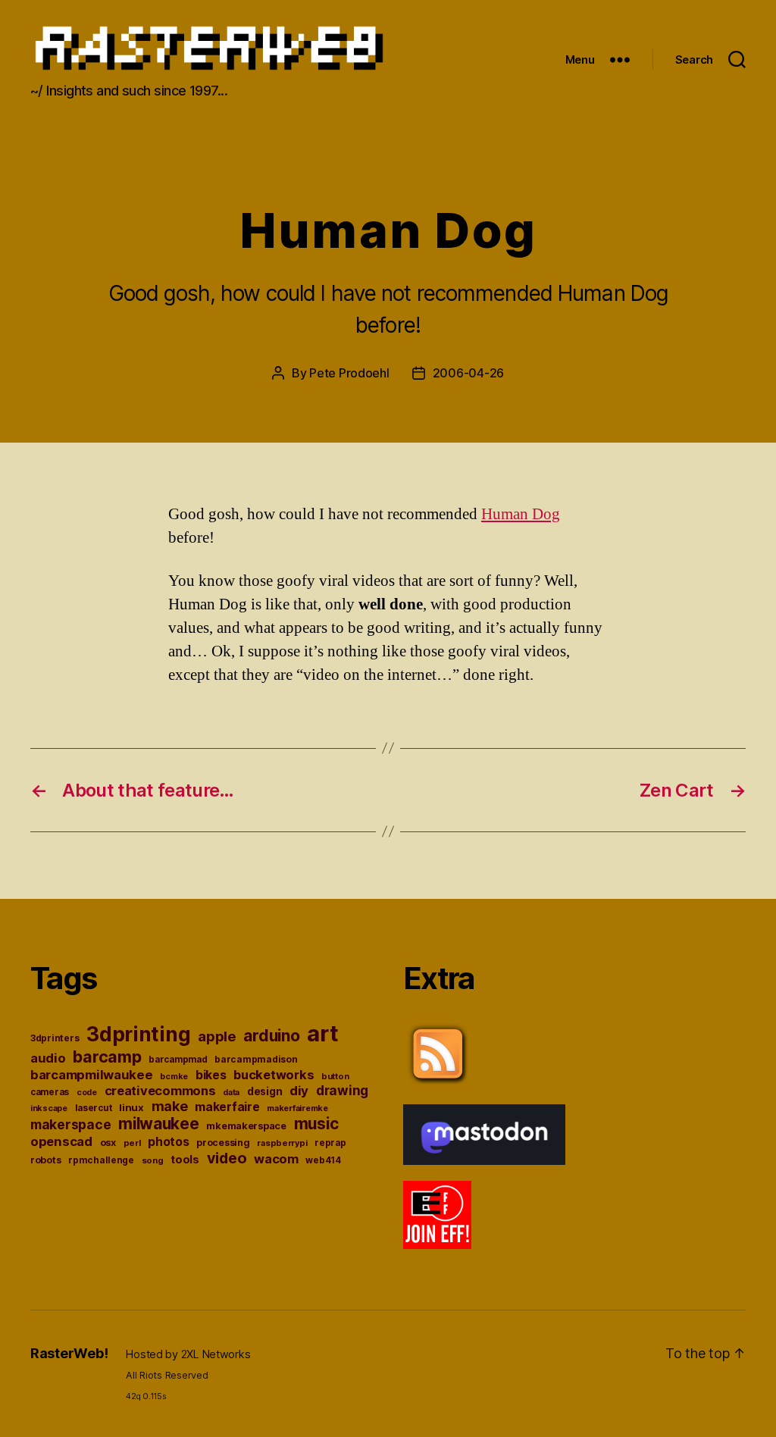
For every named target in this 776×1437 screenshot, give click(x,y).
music (316, 1123)
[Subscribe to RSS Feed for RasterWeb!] (574, 1054)
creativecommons (160, 1090)
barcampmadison (255, 1059)
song (153, 1160)
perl (132, 1143)
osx (108, 1142)
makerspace (70, 1124)
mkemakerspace (246, 1126)
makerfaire (227, 1107)
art (322, 1033)
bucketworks (273, 1074)
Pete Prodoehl (349, 372)
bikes (211, 1075)
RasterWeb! (69, 1353)
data (231, 1092)
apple (217, 1036)
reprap (330, 1143)
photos (168, 1142)
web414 (322, 1160)
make (170, 1106)
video (227, 1158)
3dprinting (138, 1034)
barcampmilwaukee (91, 1074)
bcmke (174, 1077)
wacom (276, 1158)
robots (45, 1160)
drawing (342, 1090)
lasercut (93, 1108)
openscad (61, 1141)
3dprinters (54, 1038)
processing (222, 1142)
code (87, 1092)
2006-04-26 (468, 372)
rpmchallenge (101, 1160)
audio (48, 1058)
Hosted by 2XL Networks (188, 1354)
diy (298, 1090)
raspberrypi (282, 1143)
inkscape (48, 1108)
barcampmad (178, 1059)
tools (185, 1159)
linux (131, 1107)
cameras (49, 1092)
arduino (271, 1035)
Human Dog (520, 514)
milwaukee (158, 1123)
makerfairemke (297, 1108)
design (264, 1091)
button (335, 1076)
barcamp (107, 1056)
